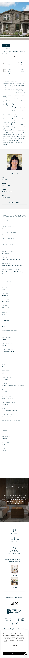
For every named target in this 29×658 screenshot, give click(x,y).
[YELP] (6, 619)
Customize (14, 649)
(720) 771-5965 (14, 541)
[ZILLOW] (22, 619)
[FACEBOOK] (12, 623)
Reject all (14, 645)
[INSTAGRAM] (10, 619)
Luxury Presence (19, 629)
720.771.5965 (6, 185)
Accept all (14, 653)
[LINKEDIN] (14, 619)
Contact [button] (14, 512)
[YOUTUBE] (16, 623)
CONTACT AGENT (14, 202)
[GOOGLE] (18, 619)
